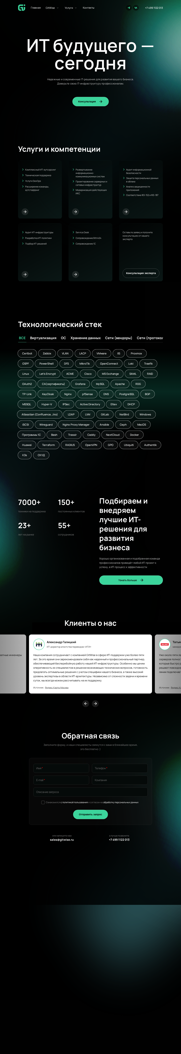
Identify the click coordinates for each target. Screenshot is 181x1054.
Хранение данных (86, 338)
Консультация (87, 101)
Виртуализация (43, 338)
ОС (63, 338)
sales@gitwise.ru (62, 840)
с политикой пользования (74, 802)
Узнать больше (127, 580)
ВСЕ (22, 338)
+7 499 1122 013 (154, 7)
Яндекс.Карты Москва (56, 687)
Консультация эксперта (141, 273)
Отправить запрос (90, 814)
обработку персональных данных (120, 802)
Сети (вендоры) (118, 338)
